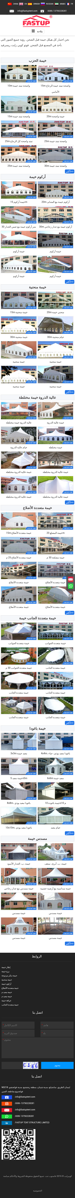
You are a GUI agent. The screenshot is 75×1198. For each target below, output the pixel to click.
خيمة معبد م (7, 992)
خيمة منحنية (7, 980)
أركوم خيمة (6, 984)
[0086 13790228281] (70, 586)
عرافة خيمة (6, 1000)
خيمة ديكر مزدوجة (9, 975)
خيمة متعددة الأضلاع (10, 988)
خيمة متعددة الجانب (10, 1005)
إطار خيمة (6, 967)
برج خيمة (5, 971)
